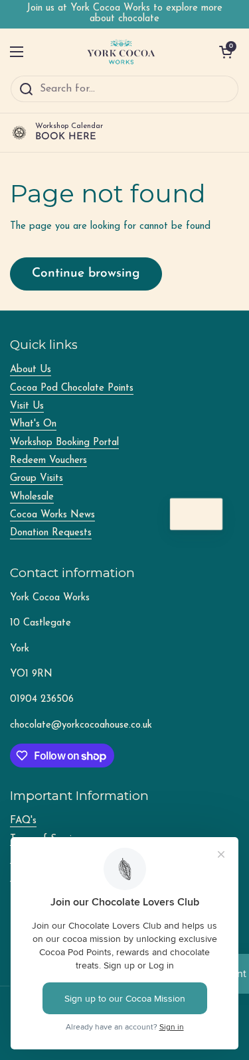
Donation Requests (51, 533)
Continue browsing (86, 273)
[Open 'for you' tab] (206, 514)
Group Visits (36, 479)
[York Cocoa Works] (121, 51)
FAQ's (23, 821)
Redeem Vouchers (48, 461)
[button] (225, 51)
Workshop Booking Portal (64, 443)
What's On (33, 424)
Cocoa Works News (52, 515)
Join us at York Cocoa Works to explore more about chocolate (124, 13)
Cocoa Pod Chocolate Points (71, 388)
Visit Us (27, 406)
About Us (30, 370)
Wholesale (32, 497)
